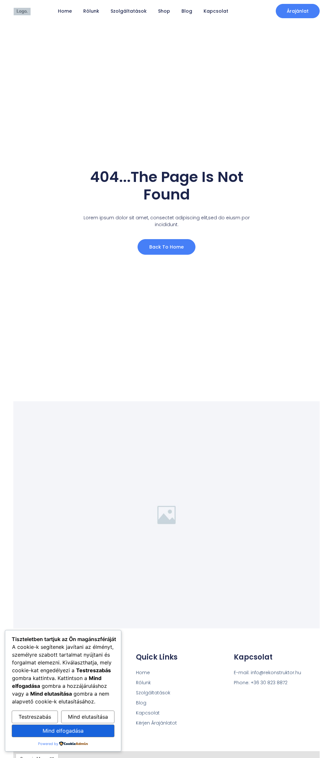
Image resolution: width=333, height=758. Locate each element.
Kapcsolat (216, 11)
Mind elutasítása (88, 716)
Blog (186, 11)
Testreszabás (35, 716)
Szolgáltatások (129, 11)
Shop (164, 11)
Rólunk (91, 11)
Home (65, 11)
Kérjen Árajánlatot (156, 723)
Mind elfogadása (63, 730)
